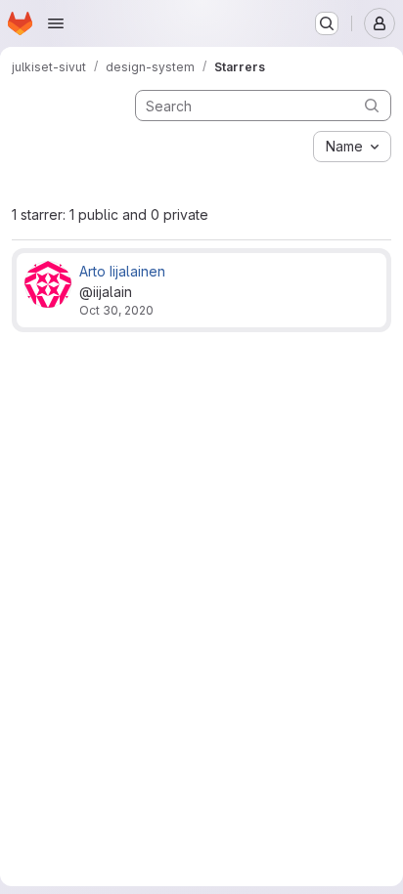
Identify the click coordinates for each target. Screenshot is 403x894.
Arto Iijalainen (122, 271)
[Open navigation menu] (55, 23)
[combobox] (352, 146)
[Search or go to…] (326, 23)
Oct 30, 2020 (116, 310)
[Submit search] (371, 105)
